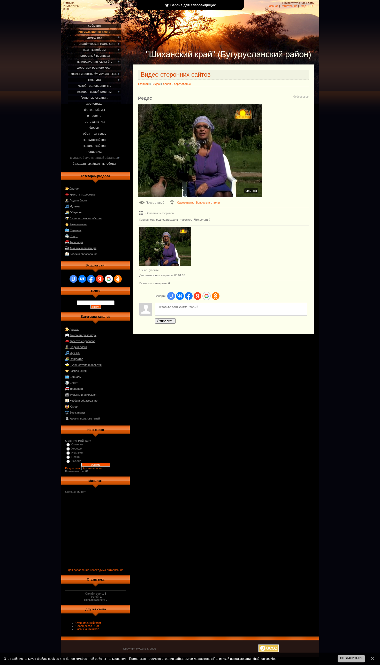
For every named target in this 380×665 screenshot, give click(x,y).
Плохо (75, 456)
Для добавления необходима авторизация (95, 570)
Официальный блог (88, 622)
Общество (76, 212)
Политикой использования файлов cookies (244, 658)
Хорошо (76, 448)
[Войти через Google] (109, 279)
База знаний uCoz (87, 629)
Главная (273, 6)
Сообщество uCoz (87, 625)
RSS (311, 6)
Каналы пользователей (85, 418)
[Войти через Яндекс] (100, 279)
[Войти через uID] (73, 279)
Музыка (75, 206)
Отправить (165, 321)
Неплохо (77, 452)
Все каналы (77, 412)
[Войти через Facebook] (91, 279)
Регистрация (289, 6)
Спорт (74, 236)
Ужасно (76, 460)
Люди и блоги (78, 200)
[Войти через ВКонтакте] (82, 279)
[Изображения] (165, 246)
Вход (303, 6)
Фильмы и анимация (83, 248)
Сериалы (75, 230)
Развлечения (78, 224)
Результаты (72, 468)
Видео (156, 83)
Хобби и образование (83, 254)
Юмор (74, 406)
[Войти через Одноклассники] (118, 279)
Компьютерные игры (83, 335)
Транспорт (76, 242)
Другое (74, 188)
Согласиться (351, 658)
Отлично (77, 444)
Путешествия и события (86, 218)
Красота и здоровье (82, 194)
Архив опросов (92, 468)
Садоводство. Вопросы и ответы (198, 202)
